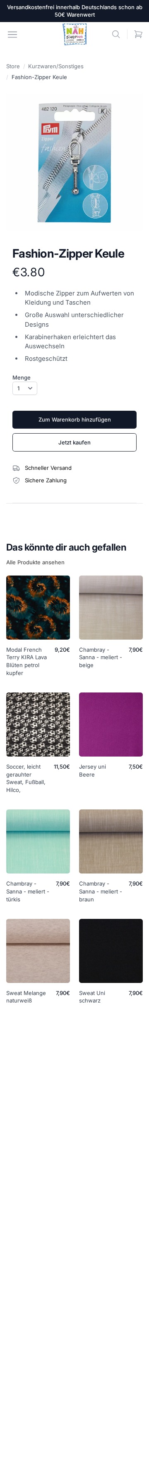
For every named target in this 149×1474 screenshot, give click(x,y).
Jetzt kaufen (74, 442)
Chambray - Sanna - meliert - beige (100, 657)
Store (13, 66)
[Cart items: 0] (138, 34)
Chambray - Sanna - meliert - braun (100, 891)
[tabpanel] (74, 162)
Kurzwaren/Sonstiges (56, 66)
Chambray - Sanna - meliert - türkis (27, 891)
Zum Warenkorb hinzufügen (74, 419)
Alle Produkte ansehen (35, 562)
